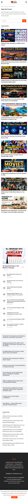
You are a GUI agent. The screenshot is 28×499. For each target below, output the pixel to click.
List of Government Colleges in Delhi (15, 307)
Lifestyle (4, 59)
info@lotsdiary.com (17, 473)
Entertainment (5, 77)
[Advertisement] (14, 230)
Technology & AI (5, 40)
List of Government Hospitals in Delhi (16, 319)
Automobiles (5, 96)
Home (2, 6)
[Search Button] (24, 20)
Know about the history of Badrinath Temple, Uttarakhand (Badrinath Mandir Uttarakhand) (16, 301)
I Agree (14, 497)
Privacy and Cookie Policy (17, 495)
